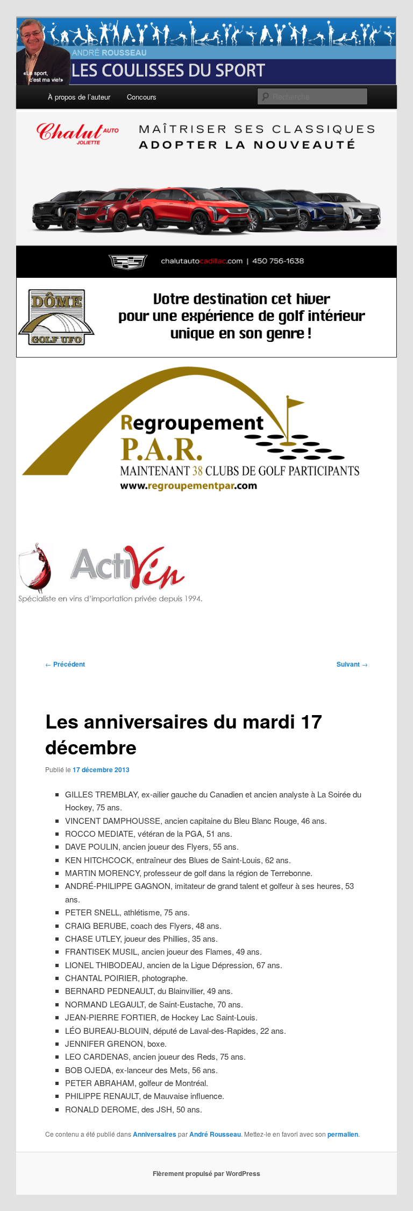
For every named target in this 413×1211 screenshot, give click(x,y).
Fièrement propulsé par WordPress (206, 1173)
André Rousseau (215, 1134)
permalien (342, 1134)
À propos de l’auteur (79, 97)
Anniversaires (154, 1134)
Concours (141, 97)
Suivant (352, 664)
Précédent (65, 664)
